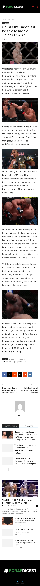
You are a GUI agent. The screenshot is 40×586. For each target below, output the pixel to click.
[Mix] (25, 374)
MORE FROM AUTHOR (28, 426)
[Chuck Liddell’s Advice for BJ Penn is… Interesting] (7, 532)
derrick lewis (21, 359)
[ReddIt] (14, 374)
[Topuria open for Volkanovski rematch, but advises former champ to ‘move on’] (7, 521)
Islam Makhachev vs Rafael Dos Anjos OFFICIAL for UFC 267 (10, 390)
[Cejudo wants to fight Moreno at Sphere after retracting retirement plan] (7, 461)
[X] (9, 374)
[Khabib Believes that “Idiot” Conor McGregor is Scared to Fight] (7, 543)
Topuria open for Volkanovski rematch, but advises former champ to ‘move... (25, 520)
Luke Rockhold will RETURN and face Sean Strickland (29, 390)
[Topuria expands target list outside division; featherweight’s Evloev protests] (7, 448)
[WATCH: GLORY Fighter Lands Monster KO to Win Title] (20, 488)
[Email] (20, 374)
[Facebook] (4, 374)
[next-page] (7, 469)
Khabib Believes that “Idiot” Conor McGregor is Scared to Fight (25, 543)
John (5, 39)
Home (4, 20)
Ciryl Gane (12, 359)
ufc (25, 362)
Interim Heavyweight (9, 362)
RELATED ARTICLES (10, 426)
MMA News (11, 20)
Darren (4, 506)
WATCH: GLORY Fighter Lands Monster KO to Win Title (17, 501)
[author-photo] (20, 412)
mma (20, 362)
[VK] (30, 374)
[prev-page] (3, 469)
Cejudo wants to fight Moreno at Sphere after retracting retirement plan (25, 461)
